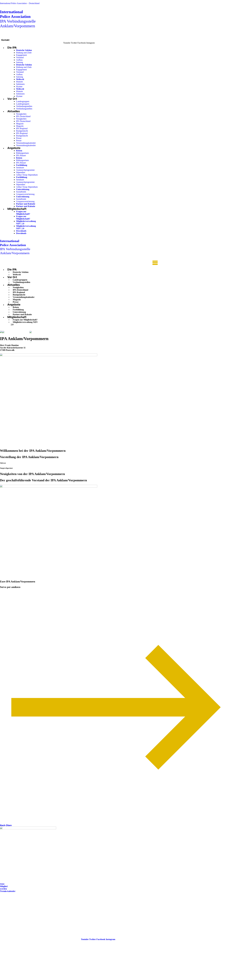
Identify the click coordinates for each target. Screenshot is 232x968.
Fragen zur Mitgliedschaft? (23, 212)
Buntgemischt (22, 131)
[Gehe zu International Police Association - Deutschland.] (1, 332)
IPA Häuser (21, 155)
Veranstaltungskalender (26, 143)
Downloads (21, 231)
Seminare (20, 167)
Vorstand (20, 57)
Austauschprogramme (25, 170)
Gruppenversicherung (25, 194)
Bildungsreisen (22, 153)
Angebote (13, 148)
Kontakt (5, 40)
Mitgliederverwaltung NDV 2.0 (24, 323)
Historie (19, 82)
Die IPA (12, 47)
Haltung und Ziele (24, 52)
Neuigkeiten (21, 114)
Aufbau (19, 60)
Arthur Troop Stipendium (27, 175)
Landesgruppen (22, 101)
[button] (79, 263)
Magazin (19, 123)
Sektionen (20, 84)
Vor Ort (12, 98)
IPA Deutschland (23, 116)
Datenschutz (5, 917)
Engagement (21, 55)
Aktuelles (13, 111)
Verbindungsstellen (24, 106)
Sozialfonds (21, 192)
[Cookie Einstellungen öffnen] (20, 967)
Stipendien (20, 172)
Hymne (19, 86)
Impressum (5, 913)
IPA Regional (22, 128)
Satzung (19, 62)
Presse (18, 138)
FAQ (2, 910)
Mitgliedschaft (16, 208)
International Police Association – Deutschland (19, 3)
